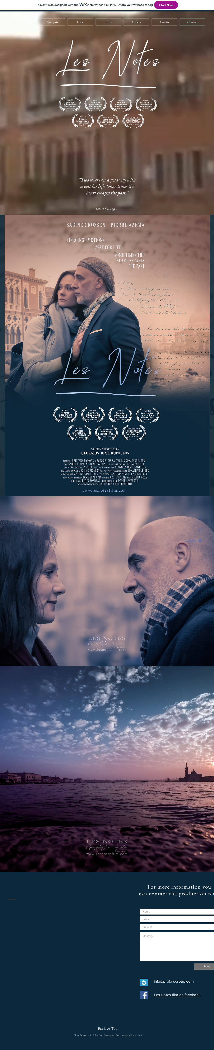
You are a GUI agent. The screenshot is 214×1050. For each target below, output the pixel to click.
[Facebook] (144, 995)
